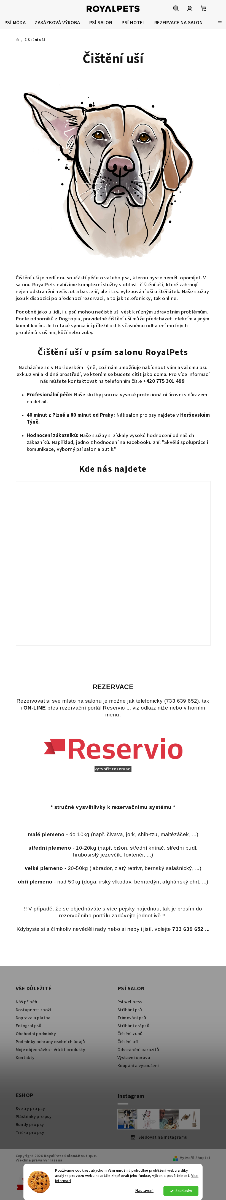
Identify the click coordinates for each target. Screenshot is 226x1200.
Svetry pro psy (30, 1109)
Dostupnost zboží (33, 1010)
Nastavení (144, 1191)
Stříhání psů (129, 1010)
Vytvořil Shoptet (195, 1158)
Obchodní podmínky (36, 1034)
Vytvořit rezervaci (113, 769)
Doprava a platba (33, 1018)
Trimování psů (131, 1018)
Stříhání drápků (133, 1026)
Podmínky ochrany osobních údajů (50, 1042)
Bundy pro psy (30, 1125)
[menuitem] (15, 23)
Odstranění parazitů (138, 1050)
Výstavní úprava (133, 1058)
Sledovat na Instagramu (163, 1137)
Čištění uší (127, 1042)
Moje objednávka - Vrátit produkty (50, 1050)
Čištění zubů (130, 1034)
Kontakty (25, 1058)
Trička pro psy (30, 1133)
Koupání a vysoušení (138, 1066)
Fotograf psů (29, 1026)
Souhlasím (184, 1190)
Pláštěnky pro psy (34, 1117)
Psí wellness (129, 1002)
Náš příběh (26, 1002)
